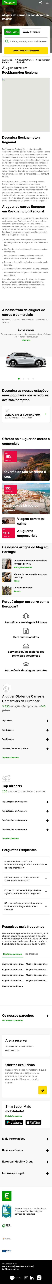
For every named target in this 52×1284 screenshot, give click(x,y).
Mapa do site (8, 1266)
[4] (33, 379)
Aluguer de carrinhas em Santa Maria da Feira (36, 980)
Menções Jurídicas (24, 1266)
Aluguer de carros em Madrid (36, 964)
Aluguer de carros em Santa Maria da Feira (13, 975)
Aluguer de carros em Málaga (13, 969)
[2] (23, 379)
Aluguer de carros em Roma (13, 964)
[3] (28, 379)
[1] (19, 379)
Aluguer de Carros (7, 61)
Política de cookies (10, 1269)
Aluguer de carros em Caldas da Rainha (36, 969)
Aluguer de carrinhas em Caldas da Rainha (13, 986)
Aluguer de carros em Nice (36, 975)
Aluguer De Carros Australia (25, 61)
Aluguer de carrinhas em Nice (13, 980)
